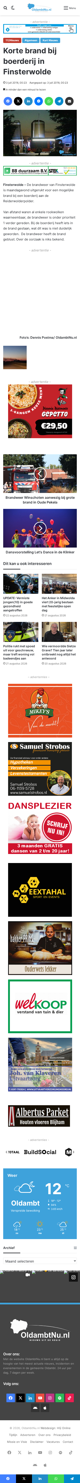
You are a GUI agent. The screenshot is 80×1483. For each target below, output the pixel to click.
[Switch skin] (13, 9)
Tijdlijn (13, 1435)
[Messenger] (38, 101)
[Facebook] (8, 101)
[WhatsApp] (49, 101)
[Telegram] (59, 101)
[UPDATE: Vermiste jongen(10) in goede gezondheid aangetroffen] (20, 584)
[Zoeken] (5, 9)
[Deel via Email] (69, 101)
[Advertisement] (40, 293)
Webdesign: (49, 1428)
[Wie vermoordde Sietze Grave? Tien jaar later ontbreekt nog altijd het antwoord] (59, 632)
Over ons (44, 1435)
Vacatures (53, 1441)
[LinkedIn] (28, 101)
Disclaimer (37, 1441)
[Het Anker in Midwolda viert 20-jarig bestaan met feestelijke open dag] (59, 584)
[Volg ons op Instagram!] (73, 1277)
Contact (68, 1441)
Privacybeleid (62, 1435)
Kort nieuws (50, 40)
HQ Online (64, 1428)
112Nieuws (12, 40)
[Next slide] (73, 1152)
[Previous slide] (6, 1152)
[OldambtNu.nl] (40, 7)
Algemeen (31, 40)
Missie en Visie (17, 1441)
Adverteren (27, 1435)
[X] (18, 101)
